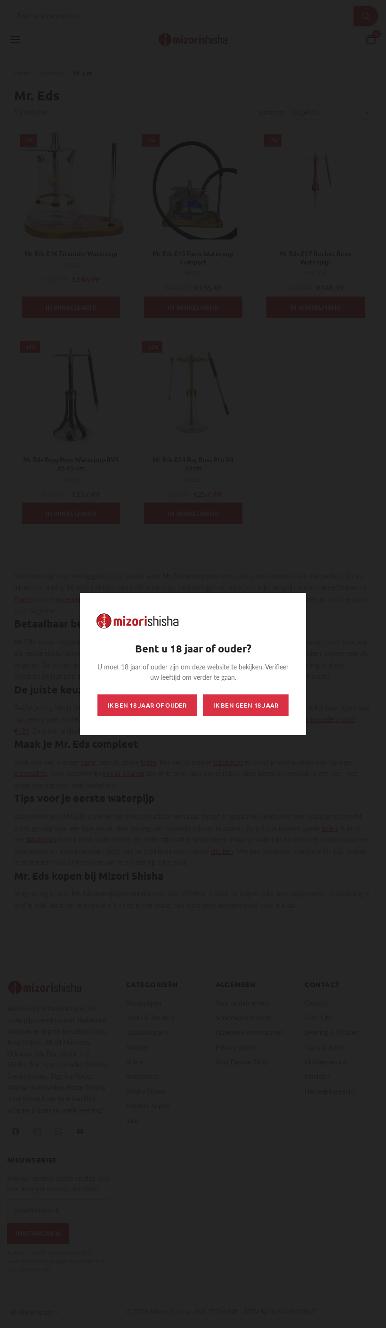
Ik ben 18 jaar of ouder (147, 705)
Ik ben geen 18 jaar (245, 705)
